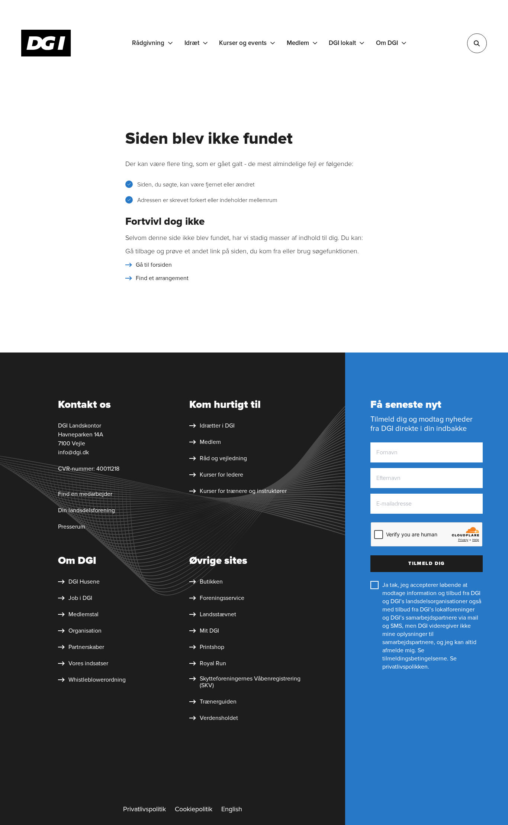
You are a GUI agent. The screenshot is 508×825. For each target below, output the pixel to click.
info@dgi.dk (73, 452)
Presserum (71, 526)
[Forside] (46, 43)
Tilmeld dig (426, 563)
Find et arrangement (162, 278)
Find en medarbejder (85, 494)
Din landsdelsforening (86, 510)
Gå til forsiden (154, 265)
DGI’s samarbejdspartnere (423, 617)
